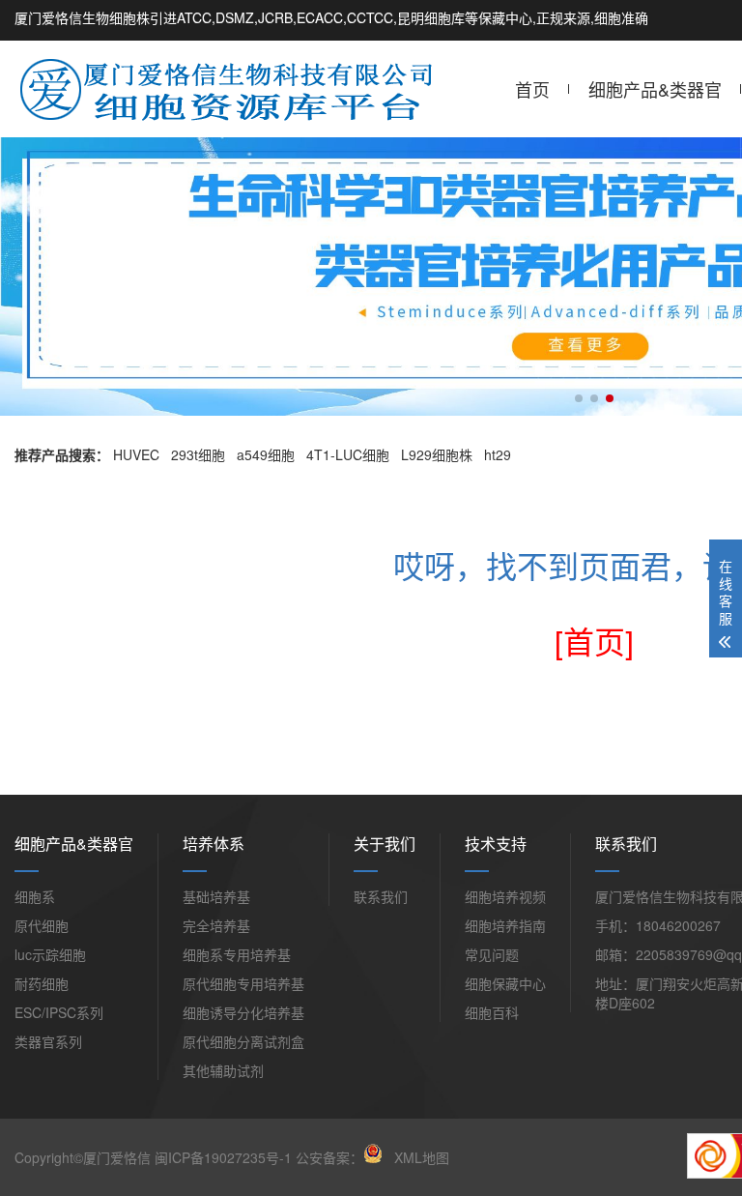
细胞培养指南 (505, 925)
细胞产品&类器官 (655, 89)
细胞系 (34, 896)
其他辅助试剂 (223, 1070)
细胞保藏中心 (505, 983)
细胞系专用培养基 (237, 954)
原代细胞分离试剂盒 (243, 1041)
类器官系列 (48, 1041)
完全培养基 (216, 925)
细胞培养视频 (505, 896)
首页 (532, 89)
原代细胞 (41, 925)
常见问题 (492, 954)
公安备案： (329, 1157)
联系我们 (381, 896)
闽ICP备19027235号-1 (223, 1157)
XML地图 (421, 1157)
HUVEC (136, 454)
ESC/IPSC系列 (58, 1012)
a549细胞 (266, 454)
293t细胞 (198, 454)
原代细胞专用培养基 (243, 983)
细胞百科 (492, 1012)
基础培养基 (216, 896)
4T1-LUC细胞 (347, 454)
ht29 (497, 454)
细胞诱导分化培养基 (243, 1012)
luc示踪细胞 (50, 954)
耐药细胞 (41, 983)
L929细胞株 (436, 454)
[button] (579, 398)
